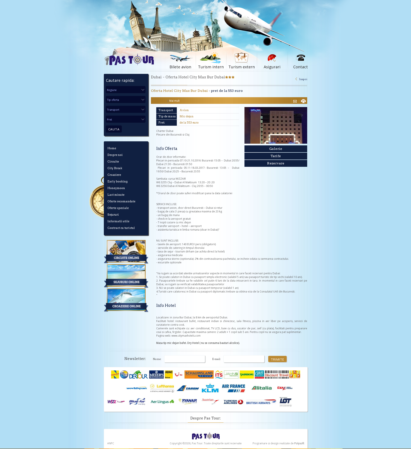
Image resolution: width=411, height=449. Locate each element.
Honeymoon (116, 188)
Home (111, 148)
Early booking (117, 181)
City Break (114, 168)
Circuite (113, 161)
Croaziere (114, 174)
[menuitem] (129, 150)
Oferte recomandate (121, 201)
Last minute (115, 194)
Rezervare (275, 163)
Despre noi (115, 155)
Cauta (113, 129)
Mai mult (174, 101)
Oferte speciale (118, 208)
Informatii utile (118, 221)
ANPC (110, 443)
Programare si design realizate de (278, 443)
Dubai (156, 77)
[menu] (129, 190)
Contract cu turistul (121, 228)
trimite (277, 359)
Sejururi (113, 214)
